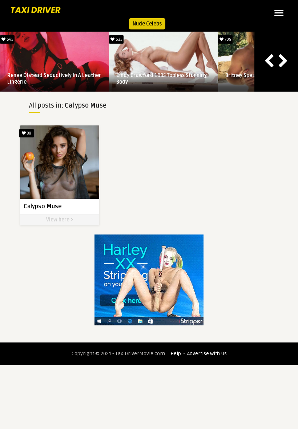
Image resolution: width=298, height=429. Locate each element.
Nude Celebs (147, 24)
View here (58, 220)
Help (175, 353)
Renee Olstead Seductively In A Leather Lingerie (54, 78)
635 (118, 39)
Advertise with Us (207, 353)
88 (28, 133)
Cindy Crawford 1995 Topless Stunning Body (161, 78)
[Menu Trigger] (279, 12)
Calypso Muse (43, 206)
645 (9, 39)
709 (227, 39)
